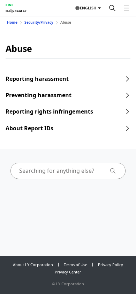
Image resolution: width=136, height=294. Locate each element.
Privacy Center (68, 271)
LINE (10, 4)
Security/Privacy (38, 22)
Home (12, 22)
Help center (16, 10)
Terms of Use (75, 264)
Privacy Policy (110, 264)
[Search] (112, 8)
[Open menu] (126, 8)
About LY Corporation (33, 264)
